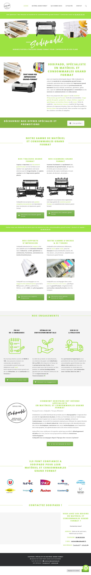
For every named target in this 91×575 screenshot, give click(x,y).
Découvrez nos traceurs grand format (31, 215)
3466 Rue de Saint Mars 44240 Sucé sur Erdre (46, 559)
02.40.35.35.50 (80, 14)
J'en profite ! (77, 123)
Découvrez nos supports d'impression (29, 297)
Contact (79, 6)
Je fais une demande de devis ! (61, 444)
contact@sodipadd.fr (78, 541)
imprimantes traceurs (61, 104)
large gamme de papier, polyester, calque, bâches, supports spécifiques (66, 100)
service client (51, 108)
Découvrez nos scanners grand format (61, 213)
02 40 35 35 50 (37, 561)
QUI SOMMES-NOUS (56, 6)
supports (67, 95)
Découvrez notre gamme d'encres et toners (59, 297)
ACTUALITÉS (69, 6)
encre (53, 248)
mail (16, 367)
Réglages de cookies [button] (73, 570)
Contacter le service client (18, 380)
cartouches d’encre (62, 102)
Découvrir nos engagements (46, 382)
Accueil (26, 6)
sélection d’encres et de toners (56, 283)
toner (75, 102)
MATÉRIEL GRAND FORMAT (39, 6)
